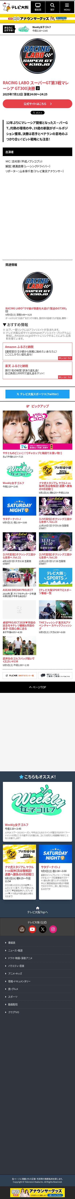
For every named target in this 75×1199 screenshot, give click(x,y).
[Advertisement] (37, 218)
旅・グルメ (13, 989)
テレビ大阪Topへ (37, 912)
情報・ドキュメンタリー (19, 981)
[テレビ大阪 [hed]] (15, 7)
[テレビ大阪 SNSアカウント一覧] (20, 677)
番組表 (11, 942)
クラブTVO (13, 1012)
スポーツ (12, 996)
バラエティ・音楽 (16, 966)
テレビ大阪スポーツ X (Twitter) (39, 394)
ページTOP (39, 687)
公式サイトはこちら (35, 104)
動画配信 (13, 1004)
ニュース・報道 (15, 950)
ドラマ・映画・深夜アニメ (20, 958)
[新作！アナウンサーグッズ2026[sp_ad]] (37, 1196)
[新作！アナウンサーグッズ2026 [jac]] (37, 18)
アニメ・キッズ (15, 973)
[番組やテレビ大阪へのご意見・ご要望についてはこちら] (55, 677)
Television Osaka (32, 1181)
